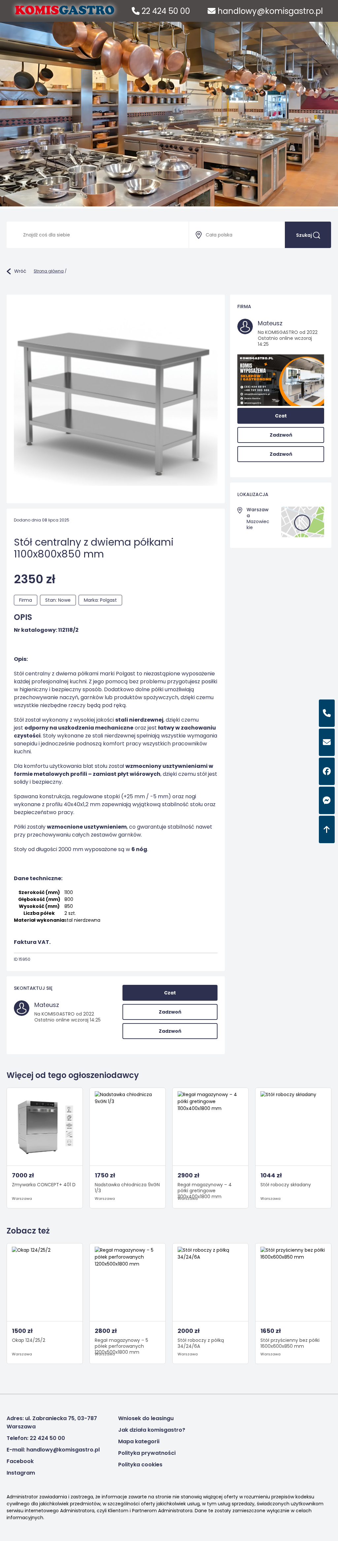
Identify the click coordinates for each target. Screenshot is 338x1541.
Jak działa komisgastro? (151, 1430)
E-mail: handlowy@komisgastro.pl (53, 1449)
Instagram (21, 1473)
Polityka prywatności (147, 1453)
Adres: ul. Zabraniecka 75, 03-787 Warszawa (52, 1422)
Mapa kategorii (138, 1441)
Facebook (20, 1461)
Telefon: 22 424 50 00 (36, 1438)
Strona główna (49, 271)
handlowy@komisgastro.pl (269, 11)
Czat (170, 992)
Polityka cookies (140, 1464)
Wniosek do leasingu (146, 1418)
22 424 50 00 (165, 11)
